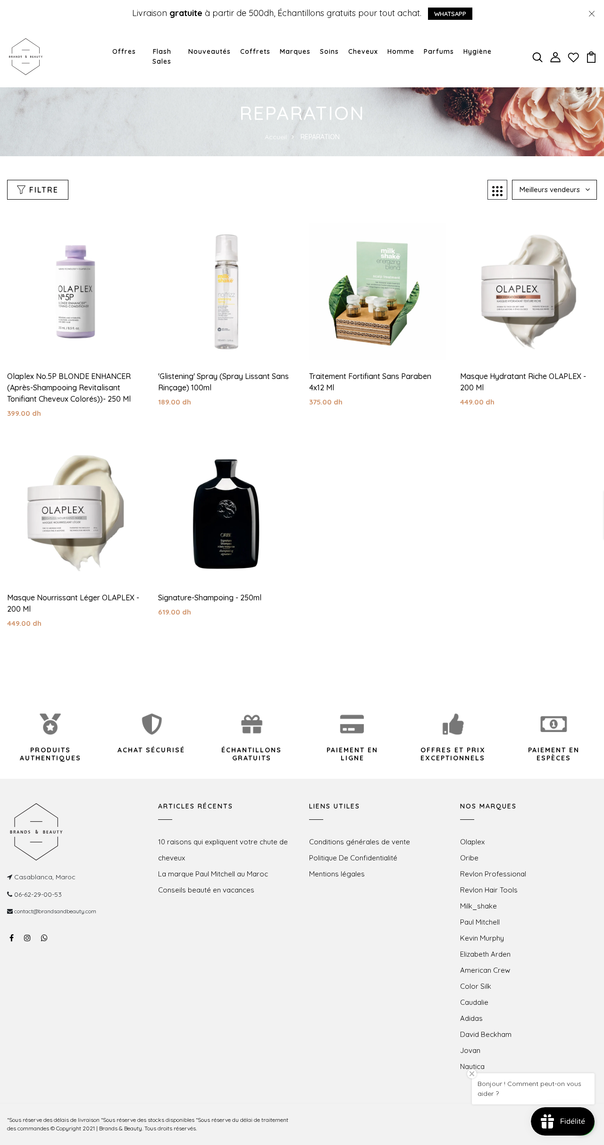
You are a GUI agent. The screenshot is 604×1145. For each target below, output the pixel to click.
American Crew (485, 970)
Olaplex (472, 841)
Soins (329, 51)
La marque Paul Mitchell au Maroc (213, 873)
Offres (124, 51)
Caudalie (474, 1002)
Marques (295, 51)
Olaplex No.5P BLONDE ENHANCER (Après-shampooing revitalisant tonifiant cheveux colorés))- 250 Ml (69, 387)
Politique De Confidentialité (353, 857)
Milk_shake (478, 905)
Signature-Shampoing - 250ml (209, 597)
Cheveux (363, 51)
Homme (400, 51)
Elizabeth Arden (485, 954)
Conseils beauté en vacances (206, 889)
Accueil (276, 137)
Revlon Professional (493, 873)
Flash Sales (161, 56)
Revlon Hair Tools (489, 889)
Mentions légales (337, 873)
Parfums (439, 51)
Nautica (472, 1066)
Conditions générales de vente (359, 841)
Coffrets (255, 51)
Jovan (470, 1050)
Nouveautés (209, 51)
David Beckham (486, 1034)
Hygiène (477, 51)
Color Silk (475, 986)
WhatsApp (450, 13)
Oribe (469, 857)
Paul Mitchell (480, 922)
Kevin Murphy (482, 938)
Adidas (471, 1018)
